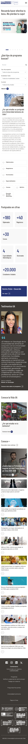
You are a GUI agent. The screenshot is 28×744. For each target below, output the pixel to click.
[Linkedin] (16, 662)
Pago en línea (14, 700)
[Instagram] (11, 662)
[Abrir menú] (26, 3)
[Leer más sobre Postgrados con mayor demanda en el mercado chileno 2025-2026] (14, 533)
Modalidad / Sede (5, 75)
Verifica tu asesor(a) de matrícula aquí (14, 679)
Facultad (3, 82)
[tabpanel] (14, 21)
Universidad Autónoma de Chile (16, 738)
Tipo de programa (6, 69)
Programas (14, 677)
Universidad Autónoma (14, 694)
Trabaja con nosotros (14, 681)
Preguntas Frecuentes (14, 687)
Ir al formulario (14, 670)
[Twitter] (21, 662)
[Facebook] (7, 662)
